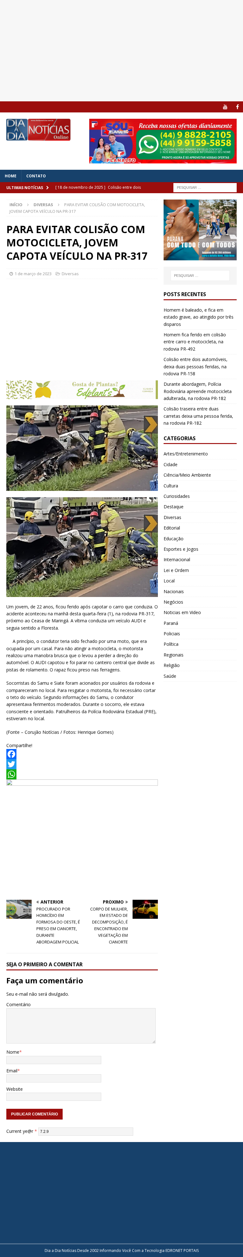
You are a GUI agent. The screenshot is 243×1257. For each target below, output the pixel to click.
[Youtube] (225, 106)
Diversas (70, 273)
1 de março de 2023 (33, 273)
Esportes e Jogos (181, 549)
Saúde (170, 676)
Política (171, 644)
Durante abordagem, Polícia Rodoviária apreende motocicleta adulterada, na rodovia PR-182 (198, 391)
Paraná (171, 623)
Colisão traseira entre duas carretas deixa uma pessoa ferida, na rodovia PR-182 (198, 416)
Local (169, 581)
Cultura (171, 486)
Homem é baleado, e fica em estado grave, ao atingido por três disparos (199, 317)
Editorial (172, 528)
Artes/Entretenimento (186, 454)
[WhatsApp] (82, 774)
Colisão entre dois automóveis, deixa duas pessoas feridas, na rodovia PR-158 (195, 366)
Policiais (172, 634)
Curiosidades (177, 496)
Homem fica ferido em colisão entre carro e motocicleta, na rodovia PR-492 (195, 342)
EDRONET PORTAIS (182, 1250)
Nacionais (174, 591)
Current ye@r (21, 1131)
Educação (174, 539)
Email (11, 1071)
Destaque (174, 507)
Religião (172, 665)
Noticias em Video (182, 612)
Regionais (174, 655)
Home (10, 176)
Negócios (173, 602)
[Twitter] (82, 764)
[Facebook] (237, 106)
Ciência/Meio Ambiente (187, 475)
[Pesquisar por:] (205, 187)
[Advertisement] (121, 50)
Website (14, 1089)
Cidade (171, 464)
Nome (12, 1052)
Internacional (177, 559)
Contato (36, 176)
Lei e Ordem (176, 570)
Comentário (18, 1004)
